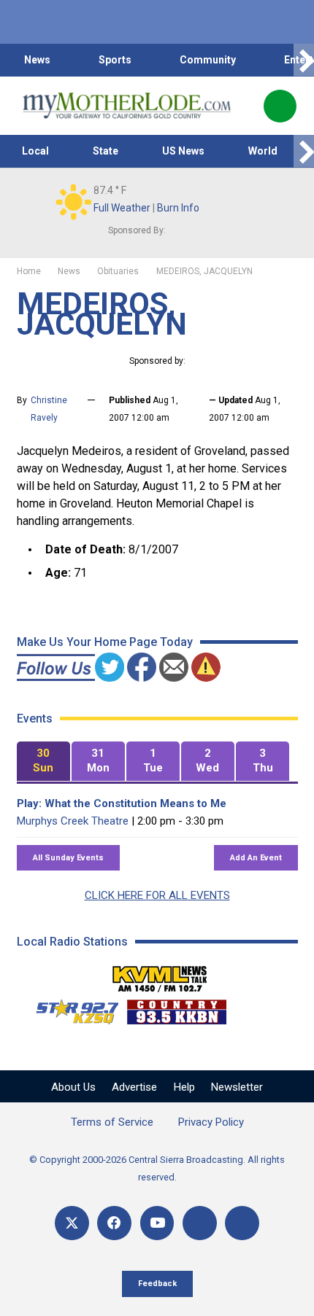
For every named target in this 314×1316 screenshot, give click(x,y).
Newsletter (237, 1087)
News (37, 60)
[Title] (242, 1223)
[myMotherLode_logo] (126, 105)
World (262, 151)
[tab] (43, 761)
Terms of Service (112, 1122)
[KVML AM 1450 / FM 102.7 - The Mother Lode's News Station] (159, 975)
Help (184, 1087)
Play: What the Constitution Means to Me (121, 803)
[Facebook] (114, 1223)
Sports (115, 60)
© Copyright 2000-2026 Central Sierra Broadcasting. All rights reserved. (157, 1168)
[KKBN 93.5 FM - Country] (176, 1008)
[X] (72, 1223)
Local (35, 151)
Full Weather (121, 208)
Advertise (134, 1087)
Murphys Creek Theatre (73, 821)
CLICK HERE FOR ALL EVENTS (157, 895)
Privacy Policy (211, 1122)
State (105, 151)
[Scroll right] (304, 60)
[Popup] (280, 106)
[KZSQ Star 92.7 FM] (71, 1008)
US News (183, 151)
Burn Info (178, 208)
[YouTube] (157, 1223)
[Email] (200, 1223)
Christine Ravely (49, 409)
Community (208, 60)
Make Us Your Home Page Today (105, 642)
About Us (73, 1087)
